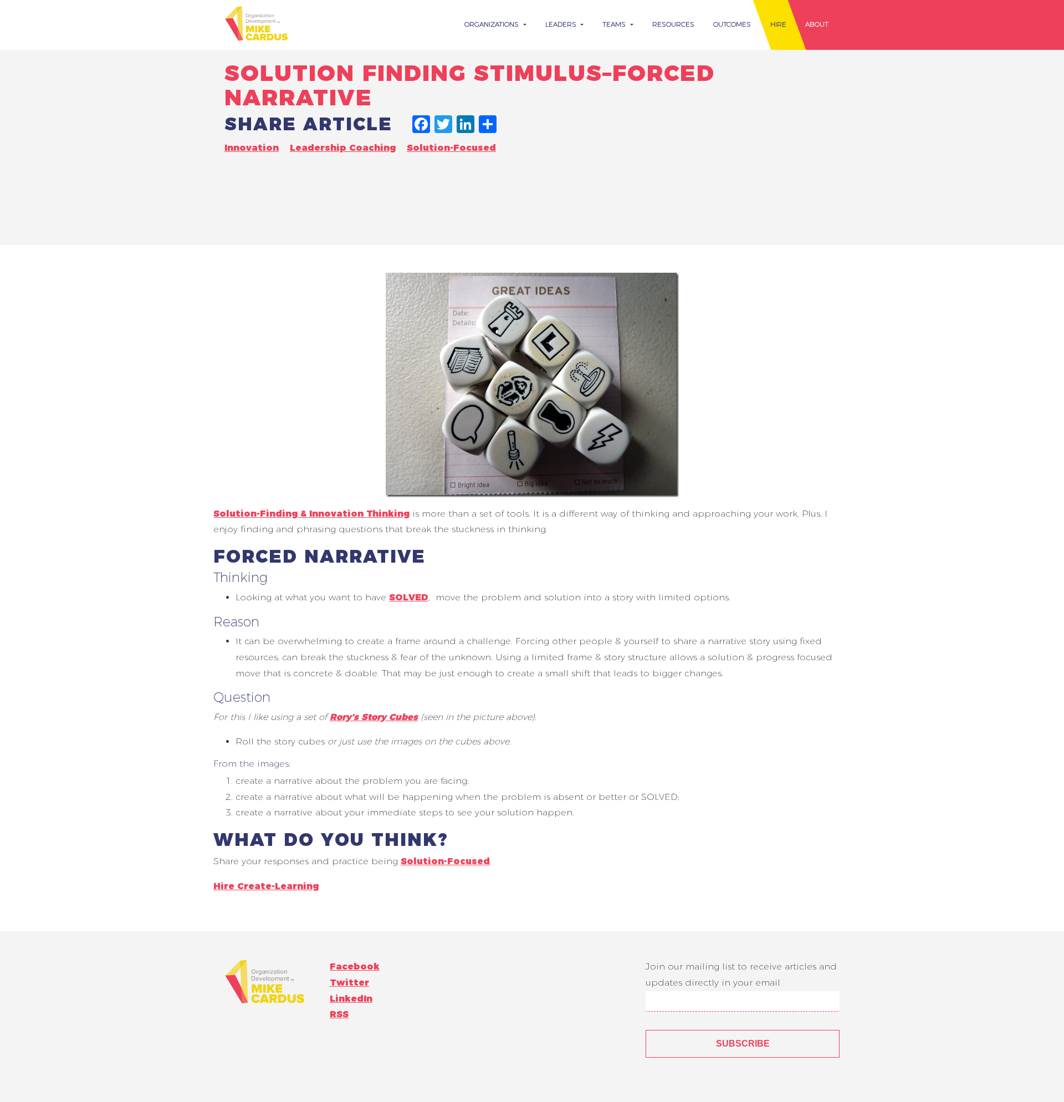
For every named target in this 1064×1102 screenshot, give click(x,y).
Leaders (562, 24)
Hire (778, 24)
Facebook (355, 966)
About (816, 24)
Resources (673, 24)
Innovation (251, 147)
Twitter (349, 982)
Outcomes (732, 24)
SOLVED (408, 597)
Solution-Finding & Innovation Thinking (311, 513)
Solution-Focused (451, 147)
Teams (615, 24)
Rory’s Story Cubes (374, 717)
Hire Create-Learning (266, 886)
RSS (339, 1014)
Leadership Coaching (343, 147)
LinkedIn (351, 998)
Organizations (492, 24)
